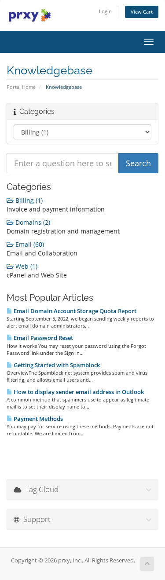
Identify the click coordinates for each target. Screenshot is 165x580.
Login (105, 11)
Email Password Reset (42, 338)
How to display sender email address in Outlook (78, 392)
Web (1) (25, 266)
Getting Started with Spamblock (56, 365)
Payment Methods (37, 419)
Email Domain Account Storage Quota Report (74, 311)
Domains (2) (32, 222)
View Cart (142, 11)
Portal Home (21, 87)
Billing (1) (28, 200)
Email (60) (29, 244)
